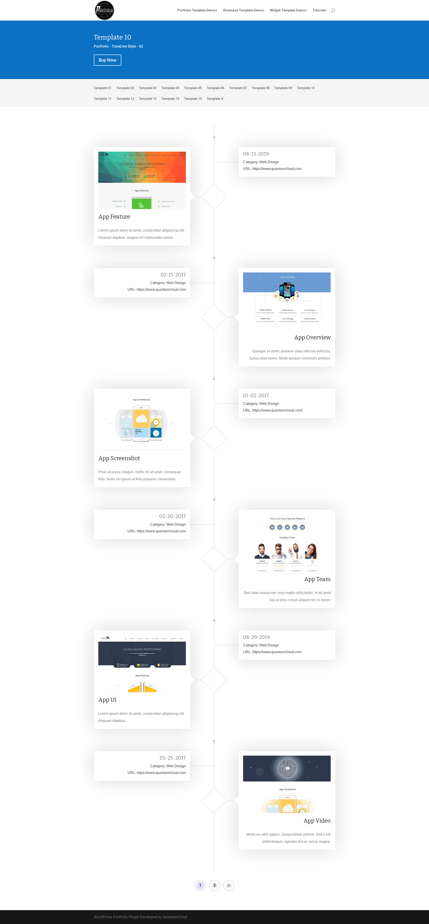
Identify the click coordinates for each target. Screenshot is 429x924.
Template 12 (125, 98)
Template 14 (170, 98)
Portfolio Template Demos (197, 10)
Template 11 (102, 98)
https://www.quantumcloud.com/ (277, 410)
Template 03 (148, 88)
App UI (107, 700)
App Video (317, 820)
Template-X (215, 98)
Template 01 (102, 88)
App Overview (312, 337)
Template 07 (238, 88)
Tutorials (319, 10)
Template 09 (283, 88)
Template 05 (193, 88)
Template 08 (260, 88)
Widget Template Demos (288, 10)
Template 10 (306, 88)
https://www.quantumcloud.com (276, 169)
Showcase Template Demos (243, 10)
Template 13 (148, 98)
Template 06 (215, 88)
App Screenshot (119, 458)
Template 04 (170, 88)
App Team (317, 579)
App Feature (114, 216)
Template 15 (193, 98)
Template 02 (125, 88)
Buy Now (107, 60)
